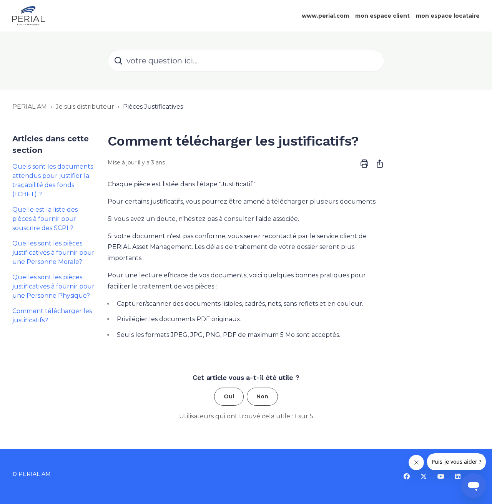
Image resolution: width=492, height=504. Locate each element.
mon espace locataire (448, 15)
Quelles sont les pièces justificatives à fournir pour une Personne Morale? (53, 252)
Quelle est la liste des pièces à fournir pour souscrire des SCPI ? (45, 219)
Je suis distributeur (85, 106)
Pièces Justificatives (153, 106)
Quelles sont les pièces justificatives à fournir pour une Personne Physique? (53, 286)
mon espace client (382, 15)
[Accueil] (28, 15)
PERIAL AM (29, 106)
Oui (229, 396)
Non (262, 396)
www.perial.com (325, 15)
